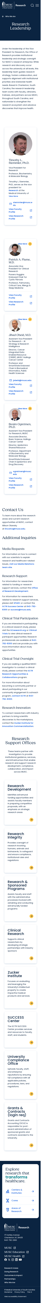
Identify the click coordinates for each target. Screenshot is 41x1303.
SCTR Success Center (12, 606)
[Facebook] (5, 1259)
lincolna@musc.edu (15, 528)
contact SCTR (19, 695)
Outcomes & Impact (13, 1275)
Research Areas (11, 1268)
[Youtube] (20, 1260)
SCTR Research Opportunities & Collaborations (17, 674)
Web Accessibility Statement (15, 1296)
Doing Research (11, 1271)
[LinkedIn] (16, 1259)
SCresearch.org (18, 630)
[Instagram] (12, 1259)
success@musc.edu (20, 609)
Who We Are (10, 16)
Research (13, 190)
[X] (9, 1260)
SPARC (17, 603)
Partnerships (10, 1279)
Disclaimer (8, 1292)
